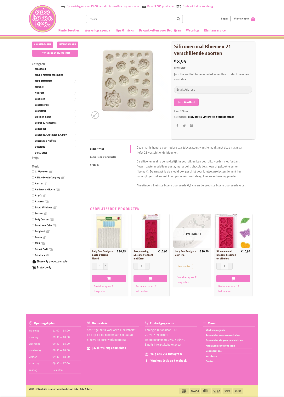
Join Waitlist (186, 102)
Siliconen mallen (225, 117)
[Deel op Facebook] (177, 126)
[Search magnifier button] (178, 19)
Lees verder (184, 266)
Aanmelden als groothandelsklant (224, 340)
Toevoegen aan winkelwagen (109, 278)
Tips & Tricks (124, 30)
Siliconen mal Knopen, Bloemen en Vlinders (226, 255)
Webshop (192, 30)
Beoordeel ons (214, 351)
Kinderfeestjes (69, 30)
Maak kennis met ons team (221, 345)
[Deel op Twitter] (184, 126)
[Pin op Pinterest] (191, 126)
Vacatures (211, 356)
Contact (210, 361)
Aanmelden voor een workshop (223, 335)
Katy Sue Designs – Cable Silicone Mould (103, 255)
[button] (95, 115)
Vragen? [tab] (94, 165)
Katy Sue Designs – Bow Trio (185, 253)
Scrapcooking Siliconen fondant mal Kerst (143, 255)
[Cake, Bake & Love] (42, 18)
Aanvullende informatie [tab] (103, 157)
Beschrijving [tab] (97, 149)
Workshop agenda (97, 30)
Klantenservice (215, 30)
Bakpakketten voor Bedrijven (160, 30)
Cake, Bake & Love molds (201, 117)
